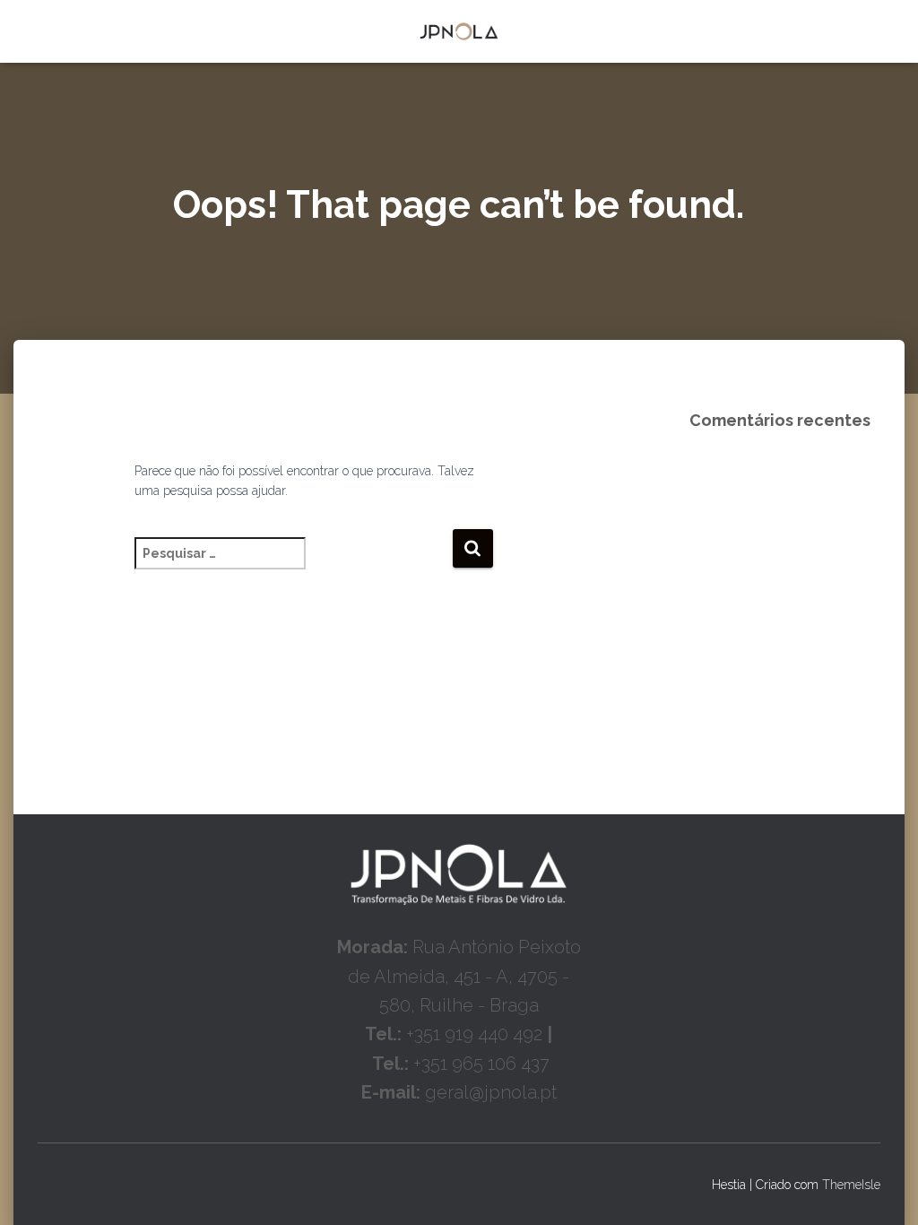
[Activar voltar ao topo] (882, 1189)
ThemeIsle (851, 1184)
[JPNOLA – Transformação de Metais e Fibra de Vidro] (459, 31)
